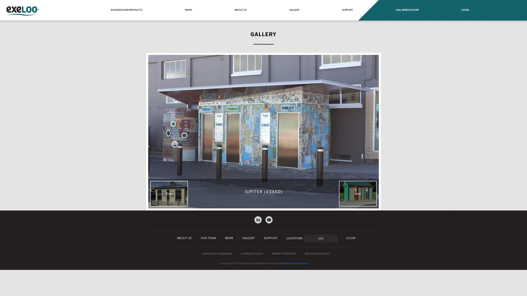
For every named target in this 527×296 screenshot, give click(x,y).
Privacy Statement (284, 253)
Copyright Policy (252, 253)
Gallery (294, 9)
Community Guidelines (217, 253)
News (188, 9)
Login (465, 9)
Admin (304, 263)
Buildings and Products (126, 9)
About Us (240, 9)
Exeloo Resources (289, 263)
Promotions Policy (317, 253)
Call (407, 9)
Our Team (208, 238)
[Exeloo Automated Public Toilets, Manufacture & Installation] (22, 11)
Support (347, 9)
